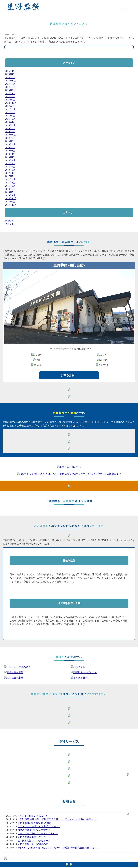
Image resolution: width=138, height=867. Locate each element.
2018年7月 (10, 166)
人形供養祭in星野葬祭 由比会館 (34, 823)
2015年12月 (10, 198)
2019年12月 (10, 135)
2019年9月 (10, 138)
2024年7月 (10, 84)
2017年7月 (10, 176)
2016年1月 (10, 195)
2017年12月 (10, 173)
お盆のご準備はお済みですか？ (34, 830)
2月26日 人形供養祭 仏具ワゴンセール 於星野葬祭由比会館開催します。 (58, 847)
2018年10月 (10, 157)
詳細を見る (67, 375)
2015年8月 (10, 202)
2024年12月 (10, 81)
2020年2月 (10, 131)
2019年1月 (10, 151)
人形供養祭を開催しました (32, 837)
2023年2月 (10, 100)
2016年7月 (10, 189)
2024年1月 (10, 93)
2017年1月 (10, 182)
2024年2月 (10, 90)
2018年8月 (10, 163)
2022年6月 (10, 106)
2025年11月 (10, 71)
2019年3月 (10, 144)
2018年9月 (10, 160)
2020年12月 (10, 122)
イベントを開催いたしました (33, 816)
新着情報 (9, 221)
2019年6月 (10, 141)
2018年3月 (10, 170)
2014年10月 (10, 205)
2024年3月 (10, 87)
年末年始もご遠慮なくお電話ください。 (39, 826)
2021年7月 (10, 116)
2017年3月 (10, 179)
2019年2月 (10, 147)
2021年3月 (10, 119)
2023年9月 (10, 96)
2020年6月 (10, 125)
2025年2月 (10, 77)
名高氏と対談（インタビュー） (34, 840)
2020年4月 (10, 128)
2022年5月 (10, 109)
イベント (9, 224)
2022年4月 (10, 112)
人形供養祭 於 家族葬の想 (33, 844)
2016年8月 (10, 186)
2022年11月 (10, 103)
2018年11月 (10, 154)
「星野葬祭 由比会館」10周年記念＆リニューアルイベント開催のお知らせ (57, 819)
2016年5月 (10, 192)
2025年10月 (10, 74)
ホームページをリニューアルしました (38, 833)
